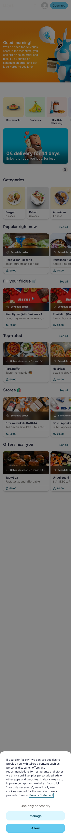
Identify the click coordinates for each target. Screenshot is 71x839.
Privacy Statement (41, 795)
